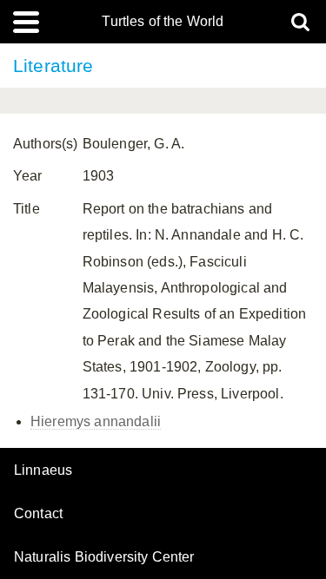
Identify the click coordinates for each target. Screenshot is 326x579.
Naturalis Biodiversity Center (104, 557)
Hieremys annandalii (95, 421)
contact (38, 513)
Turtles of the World (162, 22)
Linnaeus (43, 470)
